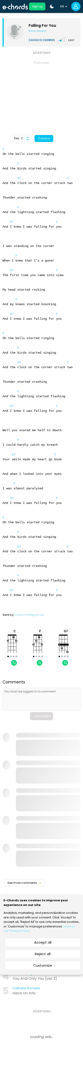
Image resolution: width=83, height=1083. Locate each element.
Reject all (42, 953)
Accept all (42, 942)
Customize (42, 965)
